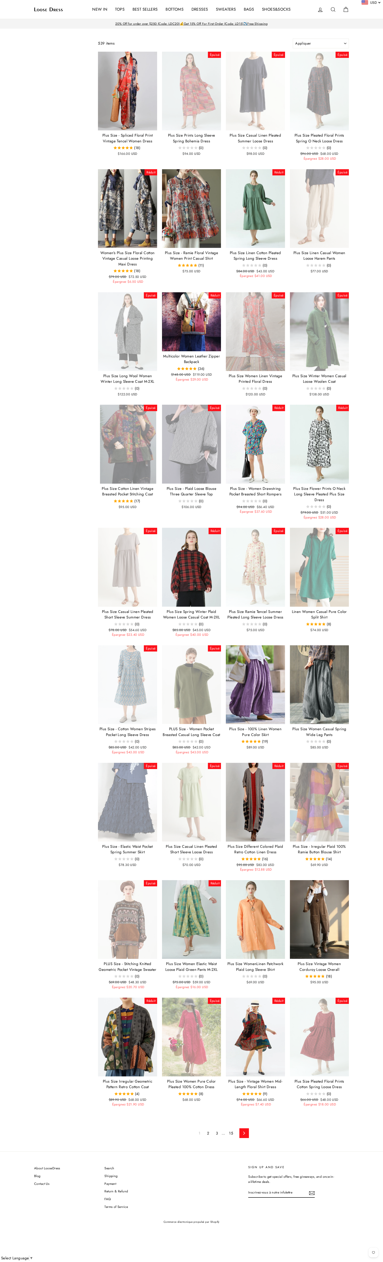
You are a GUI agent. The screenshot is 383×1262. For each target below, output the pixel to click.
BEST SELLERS (145, 9)
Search (109, 1168)
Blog (37, 1176)
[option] (191, 23)
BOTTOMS (175, 9)
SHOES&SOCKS (276, 9)
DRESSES (200, 9)
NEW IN (99, 9)
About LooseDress (47, 1168)
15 (231, 1133)
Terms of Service (116, 1207)
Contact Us (41, 1184)
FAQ (107, 1199)
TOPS (120, 9)
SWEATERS (226, 9)
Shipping (110, 1176)
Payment (110, 1184)
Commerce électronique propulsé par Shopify (191, 1222)
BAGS (249, 9)
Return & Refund (116, 1191)
